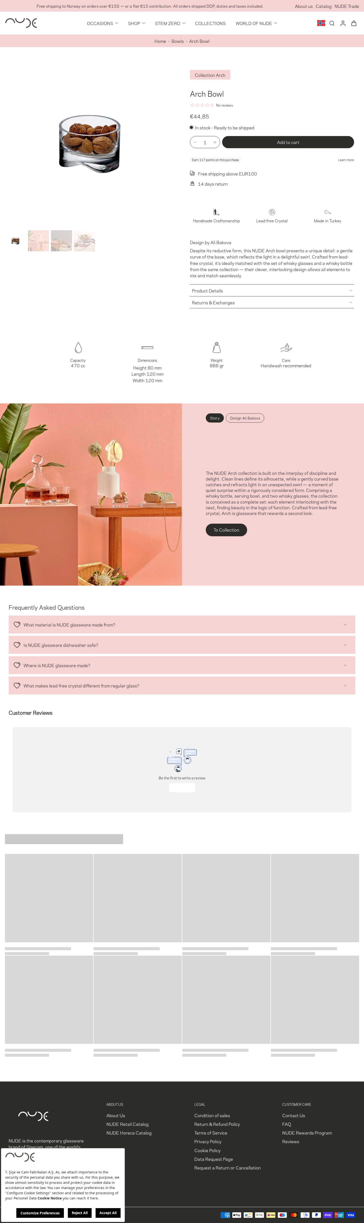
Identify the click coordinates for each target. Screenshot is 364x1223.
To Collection (226, 529)
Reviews (290, 1141)
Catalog (324, 6)
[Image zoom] (89, 143)
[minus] (195, 142)
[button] (288, 142)
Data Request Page (213, 1159)
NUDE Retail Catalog (127, 1124)
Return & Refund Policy (217, 1124)
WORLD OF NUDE (254, 23)
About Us (115, 1115)
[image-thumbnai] (15, 240)
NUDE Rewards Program (307, 1132)
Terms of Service (210, 1132)
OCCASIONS (100, 23)
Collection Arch (210, 75)
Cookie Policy (207, 1150)
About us (304, 6)
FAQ (286, 1124)
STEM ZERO (167, 23)
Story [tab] (215, 418)
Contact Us (293, 1115)
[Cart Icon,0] (353, 23)
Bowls (178, 41)
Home (160, 41)
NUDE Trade (347, 6)
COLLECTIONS (210, 23)
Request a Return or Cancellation (227, 1167)
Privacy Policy (207, 1141)
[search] (331, 23)
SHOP (134, 23)
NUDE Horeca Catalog (129, 1132)
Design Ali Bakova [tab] (245, 418)
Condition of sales (212, 1115)
